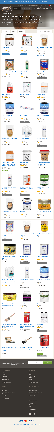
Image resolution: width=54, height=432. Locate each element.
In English (37, 424)
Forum (30, 408)
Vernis (3, 377)
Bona (30, 374)
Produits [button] (16, 8)
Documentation (32, 404)
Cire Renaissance (24, 162)
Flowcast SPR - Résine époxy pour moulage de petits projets (9, 281)
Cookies (33, 424)
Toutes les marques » (34, 382)
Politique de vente (18, 424)
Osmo (30, 373)
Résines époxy (5, 379)
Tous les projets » (6, 398)
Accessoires (5, 381)
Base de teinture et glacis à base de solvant (43, 348)
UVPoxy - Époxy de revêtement (24, 139)
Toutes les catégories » (7, 382)
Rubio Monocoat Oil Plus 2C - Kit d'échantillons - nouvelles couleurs (9, 349)
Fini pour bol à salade (42, 256)
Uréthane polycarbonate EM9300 (43, 116)
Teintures (4, 374)
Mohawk (31, 381)
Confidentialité (26, 424)
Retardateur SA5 (41, 324)
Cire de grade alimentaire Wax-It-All (8, 257)
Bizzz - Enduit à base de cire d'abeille (44, 212)
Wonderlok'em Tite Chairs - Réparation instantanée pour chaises (27, 326)
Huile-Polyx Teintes (24, 94)
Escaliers (4, 395)
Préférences (32, 395)
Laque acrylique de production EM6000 (7, 116)
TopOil (21, 47)
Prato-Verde (32, 376)
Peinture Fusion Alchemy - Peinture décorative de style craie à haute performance (9, 164)
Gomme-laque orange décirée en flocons (27, 234)
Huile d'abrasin (6, 47)
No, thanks (28, 2)
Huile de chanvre (41, 304)
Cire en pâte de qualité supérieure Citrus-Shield (8, 304)
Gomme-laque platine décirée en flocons (9, 139)
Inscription (47, 362)
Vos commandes (33, 390)
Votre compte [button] (40, 8)
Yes (24, 2)
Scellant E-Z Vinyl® (24, 256)
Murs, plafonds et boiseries (8, 392)
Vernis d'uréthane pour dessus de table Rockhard (26, 187)
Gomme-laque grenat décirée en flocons (9, 212)
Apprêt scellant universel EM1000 (43, 187)
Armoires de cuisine (7, 393)
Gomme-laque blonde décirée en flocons (44, 48)
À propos (31, 403)
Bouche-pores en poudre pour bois (44, 234)
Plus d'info (46, 5)
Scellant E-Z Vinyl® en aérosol (42, 139)
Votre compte (32, 389)
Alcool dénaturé (6, 94)
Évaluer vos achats (33, 393)
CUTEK (30, 377)
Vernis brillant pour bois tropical (8, 234)
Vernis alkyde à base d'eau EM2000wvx (43, 280)
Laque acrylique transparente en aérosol (27, 280)
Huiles (3, 373)
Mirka (30, 379)
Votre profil (31, 397)
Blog (30, 406)
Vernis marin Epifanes (42, 72)
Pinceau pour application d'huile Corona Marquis (26, 348)
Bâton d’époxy (23, 115)
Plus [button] (47, 8)
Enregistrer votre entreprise (35, 392)
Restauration (5, 376)
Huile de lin (22, 211)
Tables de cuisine (6, 397)
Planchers (4, 390)
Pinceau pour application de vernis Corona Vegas (9, 325)
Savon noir (22, 304)
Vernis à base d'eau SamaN (9, 72)
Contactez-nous (32, 409)
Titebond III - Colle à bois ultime (26, 72)
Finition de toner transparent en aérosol (9, 187)
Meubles (4, 389)
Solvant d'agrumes (41, 94)
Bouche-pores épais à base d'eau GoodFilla (43, 163)
